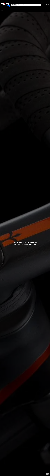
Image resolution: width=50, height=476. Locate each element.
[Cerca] (39, 5)
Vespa (2, 10)
